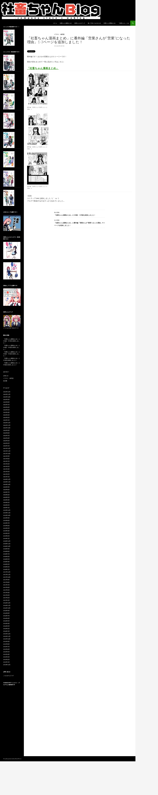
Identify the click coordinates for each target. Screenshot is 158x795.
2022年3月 (6, 440)
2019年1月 (6, 538)
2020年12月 (6, 479)
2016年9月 (6, 610)
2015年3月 (6, 657)
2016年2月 (6, 628)
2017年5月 (6, 590)
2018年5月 (6, 559)
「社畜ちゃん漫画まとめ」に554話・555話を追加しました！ (11, 347)
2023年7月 (6, 404)
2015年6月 (6, 649)
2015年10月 (6, 639)
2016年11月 (6, 605)
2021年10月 (6, 453)
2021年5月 (6, 466)
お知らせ (5, 375)
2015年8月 (6, 644)
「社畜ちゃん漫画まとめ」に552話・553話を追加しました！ (11, 354)
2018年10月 (6, 546)
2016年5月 (6, 621)
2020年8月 (6, 489)
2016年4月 (6, 623)
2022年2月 (6, 443)
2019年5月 (6, 528)
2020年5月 (6, 497)
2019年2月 (6, 536)
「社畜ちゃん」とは (123, 23)
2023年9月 (6, 399)
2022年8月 (6, 433)
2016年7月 (6, 616)
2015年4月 (6, 654)
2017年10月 (6, 577)
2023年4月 (6, 412)
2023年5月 (6, 410)
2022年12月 (6, 422)
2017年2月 (6, 598)
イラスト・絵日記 (59, 34)
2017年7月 (6, 585)
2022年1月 (6, 446)
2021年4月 (6, 469)
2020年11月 (6, 482)
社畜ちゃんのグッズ (79, 23)
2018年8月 (6, 551)
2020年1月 (6, 507)
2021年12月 (6, 448)
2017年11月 (6, 574)
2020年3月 (6, 502)
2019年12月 (6, 510)
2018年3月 (6, 564)
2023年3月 (6, 415)
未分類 (5, 381)
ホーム (55, 23)
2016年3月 (6, 626)
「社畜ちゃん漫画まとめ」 (43, 68)
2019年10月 (6, 515)
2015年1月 (6, 662)
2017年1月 (6, 600)
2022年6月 (6, 438)
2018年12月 (6, 541)
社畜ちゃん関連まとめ (109, 23)
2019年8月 (6, 520)
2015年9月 (6, 641)
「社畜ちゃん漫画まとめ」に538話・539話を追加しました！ (74, 214)
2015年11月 (6, 636)
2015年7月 (6, 646)
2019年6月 (6, 525)
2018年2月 (6, 567)
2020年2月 (6, 505)
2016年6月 (6, 618)
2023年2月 (6, 417)
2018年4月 (6, 561)
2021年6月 (6, 464)
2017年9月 (6, 579)
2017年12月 (6, 572)
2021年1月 (6, 477)
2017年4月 (6, 592)
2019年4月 (6, 531)
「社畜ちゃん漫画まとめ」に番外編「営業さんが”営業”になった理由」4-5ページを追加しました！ (79, 222)
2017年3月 (6, 595)
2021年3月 (6, 471)
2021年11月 (6, 451)
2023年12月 (6, 392)
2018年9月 (6, 549)
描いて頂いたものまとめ (94, 23)
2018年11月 (6, 543)
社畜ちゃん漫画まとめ (66, 23)
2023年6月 (6, 407)
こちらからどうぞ (8, 675)
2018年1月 (6, 569)
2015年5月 (6, 652)
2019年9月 (6, 518)
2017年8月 (6, 582)
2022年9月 (6, 430)
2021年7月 (6, 461)
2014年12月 (6, 664)
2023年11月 (6, 394)
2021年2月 (6, 474)
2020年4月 (6, 500)
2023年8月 (6, 402)
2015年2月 (6, 659)
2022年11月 (6, 425)
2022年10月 (6, 428)
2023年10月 (6, 397)
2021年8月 (6, 458)
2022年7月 (6, 435)
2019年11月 (6, 513)
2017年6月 (6, 587)
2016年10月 (6, 608)
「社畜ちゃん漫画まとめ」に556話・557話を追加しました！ (11, 341)
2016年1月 (6, 631)
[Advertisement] (12, 723)
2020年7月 (6, 492)
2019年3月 (6, 533)
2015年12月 (6, 634)
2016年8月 (6, 613)
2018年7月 (6, 554)
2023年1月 (6, 420)
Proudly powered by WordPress (12, 758)
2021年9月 (6, 456)
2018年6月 (6, 556)
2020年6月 (6, 495)
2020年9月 (6, 487)
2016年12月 (6, 603)
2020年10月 (6, 484)
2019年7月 (6, 523)
